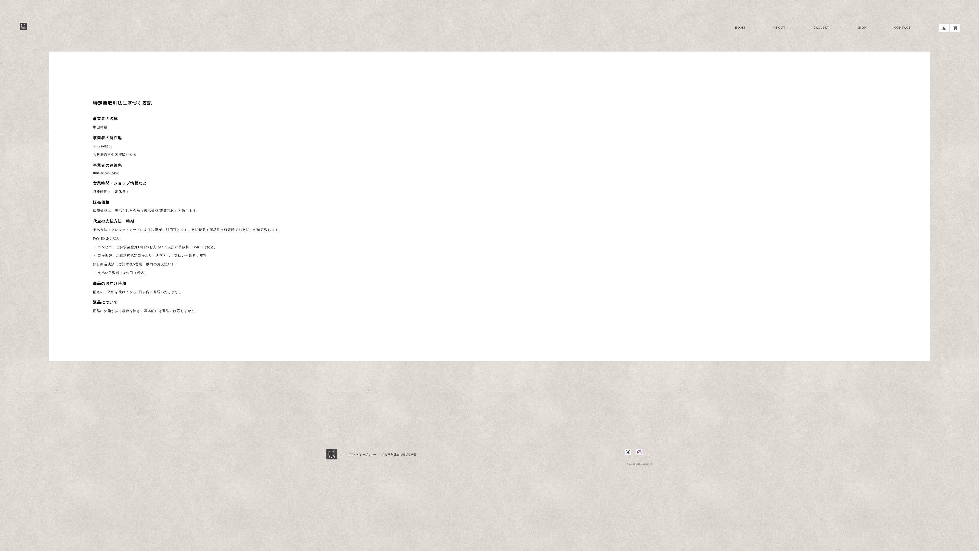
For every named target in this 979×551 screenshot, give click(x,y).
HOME (740, 28)
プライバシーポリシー (362, 454)
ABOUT (780, 28)
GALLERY (822, 28)
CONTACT (902, 28)
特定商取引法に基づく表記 (399, 454)
